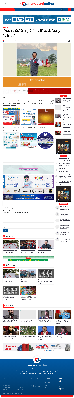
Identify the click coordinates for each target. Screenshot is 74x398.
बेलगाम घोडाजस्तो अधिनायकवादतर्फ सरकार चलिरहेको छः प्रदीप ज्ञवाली (67, 116)
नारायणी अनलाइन (9, 41)
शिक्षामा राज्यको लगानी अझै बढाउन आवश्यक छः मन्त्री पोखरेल (67, 100)
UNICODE (69, 9)
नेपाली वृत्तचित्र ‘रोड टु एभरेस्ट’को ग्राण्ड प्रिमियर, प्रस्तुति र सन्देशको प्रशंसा (28, 251)
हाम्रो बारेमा (47, 381)
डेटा (45, 387)
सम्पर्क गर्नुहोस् (47, 382)
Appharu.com (69, 393)
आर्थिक (39, 9)
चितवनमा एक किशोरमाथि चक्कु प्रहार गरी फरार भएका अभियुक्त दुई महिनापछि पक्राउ (10, 297)
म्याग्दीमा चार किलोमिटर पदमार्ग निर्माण (28, 336)
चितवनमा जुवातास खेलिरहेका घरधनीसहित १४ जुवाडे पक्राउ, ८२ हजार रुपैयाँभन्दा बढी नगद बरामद (28, 297)
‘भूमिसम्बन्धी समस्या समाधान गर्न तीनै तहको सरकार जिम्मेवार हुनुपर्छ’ (67, 134)
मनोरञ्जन (47, 9)
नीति (46, 385)
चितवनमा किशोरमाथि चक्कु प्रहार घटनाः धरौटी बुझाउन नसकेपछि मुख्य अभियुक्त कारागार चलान (45, 281)
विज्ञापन (46, 384)
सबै (51, 236)
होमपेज (16, 9)
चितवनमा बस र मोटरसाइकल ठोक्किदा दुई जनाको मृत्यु (28, 280)
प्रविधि (43, 9)
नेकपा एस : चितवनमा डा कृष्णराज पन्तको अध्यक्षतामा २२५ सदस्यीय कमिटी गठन (65, 208)
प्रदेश (31, 9)
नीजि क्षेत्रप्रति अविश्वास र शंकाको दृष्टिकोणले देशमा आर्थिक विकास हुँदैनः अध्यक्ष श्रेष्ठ (45, 338)
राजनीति (35, 9)
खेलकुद (51, 9)
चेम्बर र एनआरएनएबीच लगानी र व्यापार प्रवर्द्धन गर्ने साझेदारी (67, 108)
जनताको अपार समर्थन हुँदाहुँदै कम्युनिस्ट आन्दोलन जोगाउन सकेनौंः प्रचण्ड (62, 338)
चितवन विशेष (21, 9)
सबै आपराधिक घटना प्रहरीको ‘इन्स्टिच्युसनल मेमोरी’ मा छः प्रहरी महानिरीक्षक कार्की (67, 125)
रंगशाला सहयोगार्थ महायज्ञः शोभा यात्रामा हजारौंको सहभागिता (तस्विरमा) (65, 214)
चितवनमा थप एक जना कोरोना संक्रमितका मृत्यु (64, 233)
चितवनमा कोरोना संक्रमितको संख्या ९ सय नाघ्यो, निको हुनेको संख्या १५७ (65, 239)
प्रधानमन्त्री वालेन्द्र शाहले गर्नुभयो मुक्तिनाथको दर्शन (44, 251)
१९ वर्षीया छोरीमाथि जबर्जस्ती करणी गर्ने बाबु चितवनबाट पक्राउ (10, 251)
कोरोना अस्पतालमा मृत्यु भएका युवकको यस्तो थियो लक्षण (65, 220)
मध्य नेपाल (27, 9)
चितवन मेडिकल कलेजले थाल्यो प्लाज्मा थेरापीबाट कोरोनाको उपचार (64, 227)
